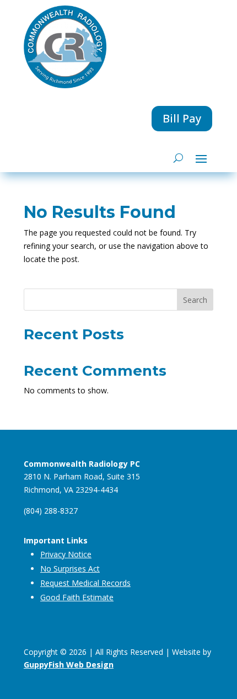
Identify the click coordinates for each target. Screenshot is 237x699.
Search (195, 300)
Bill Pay (182, 118)
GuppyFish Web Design (69, 664)
